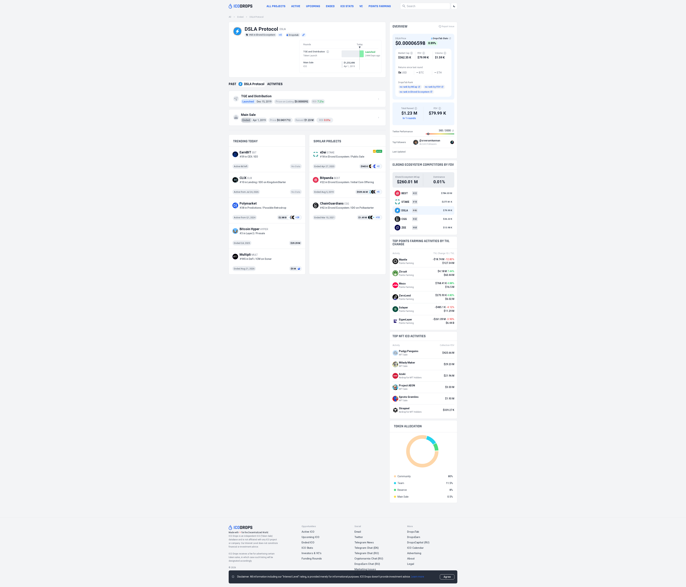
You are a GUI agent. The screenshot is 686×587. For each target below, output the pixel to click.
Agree (447, 576)
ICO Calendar (415, 547)
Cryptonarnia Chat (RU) (368, 558)
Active (295, 6)
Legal (410, 564)
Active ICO (308, 531)
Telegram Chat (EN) (366, 547)
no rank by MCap (408, 86)
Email (357, 531)
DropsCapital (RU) (418, 542)
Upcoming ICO (310, 537)
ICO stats (347, 6)
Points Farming (380, 6)
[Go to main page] (240, 6)
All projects (276, 6)
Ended (330, 6)
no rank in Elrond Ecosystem (414, 91)
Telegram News (364, 542)
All (230, 17)
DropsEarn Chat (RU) (367, 564)
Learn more (417, 576)
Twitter (358, 537)
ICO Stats (307, 547)
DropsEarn (413, 537)
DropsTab (413, 531)
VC (361, 6)
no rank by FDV (433, 86)
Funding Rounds (312, 558)
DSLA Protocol (257, 17)
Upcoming (313, 6)
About (410, 558)
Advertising (414, 553)
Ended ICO (308, 542)
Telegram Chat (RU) (366, 553)
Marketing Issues (365, 569)
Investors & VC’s (311, 553)
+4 (280, 34)
